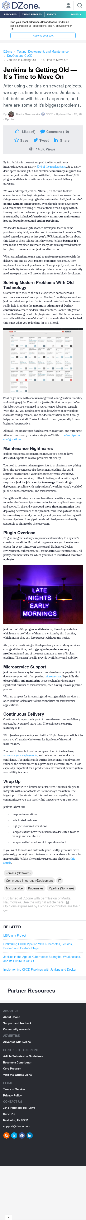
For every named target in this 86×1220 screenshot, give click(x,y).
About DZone (11, 1017)
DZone (7, 51)
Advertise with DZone (17, 1042)
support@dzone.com (16, 1126)
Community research (16, 1029)
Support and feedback (17, 1023)
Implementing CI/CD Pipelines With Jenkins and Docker (39, 969)
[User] (68, 6)
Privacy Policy (12, 1095)
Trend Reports (32, 14)
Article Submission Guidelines (23, 1056)
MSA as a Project (14, 935)
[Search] (79, 5)
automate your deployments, (21, 755)
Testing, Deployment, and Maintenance (43, 51)
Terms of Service (14, 1089)
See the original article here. (44, 902)
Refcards (10, 14)
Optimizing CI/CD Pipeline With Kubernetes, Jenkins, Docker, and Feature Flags (38, 946)
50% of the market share (51, 166)
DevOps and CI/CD (19, 55)
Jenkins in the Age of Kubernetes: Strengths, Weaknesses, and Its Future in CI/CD (42, 959)
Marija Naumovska (28, 114)
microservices (53, 676)
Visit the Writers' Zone (17, 1075)
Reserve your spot (43, 35)
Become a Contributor (17, 1062)
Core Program (12, 1068)
